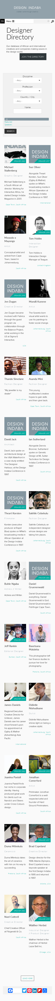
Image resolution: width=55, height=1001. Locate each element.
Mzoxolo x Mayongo (10, 239)
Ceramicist (10, 851)
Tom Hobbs (35, 238)
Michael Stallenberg (10, 168)
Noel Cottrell (11, 916)
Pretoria (36, 672)
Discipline (27, 76)
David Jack (10, 439)
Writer (18, 588)
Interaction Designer (35, 245)
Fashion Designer (13, 384)
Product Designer (40, 933)
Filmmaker (9, 518)
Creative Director (13, 306)
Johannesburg (39, 329)
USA (24, 345)
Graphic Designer (13, 175)
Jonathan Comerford (35, 778)
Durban (12, 657)
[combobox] (42, 21)
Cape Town (10, 204)
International (45, 203)
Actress (8, 588)
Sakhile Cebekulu (38, 513)
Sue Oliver (35, 167)
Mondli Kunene (37, 301)
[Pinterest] (29, 990)
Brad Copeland (37, 846)
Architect (9, 444)
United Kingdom (44, 265)
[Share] (44, 990)
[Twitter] (24, 990)
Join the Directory (33, 56)
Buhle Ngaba (11, 583)
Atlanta (43, 883)
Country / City (27, 96)
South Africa (21, 204)
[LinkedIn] (34, 990)
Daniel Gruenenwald (36, 585)
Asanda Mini (36, 379)
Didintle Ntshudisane (36, 706)
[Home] (27, 8)
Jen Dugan (10, 301)
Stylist (32, 713)
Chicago (43, 952)
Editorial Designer (14, 651)
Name (27, 107)
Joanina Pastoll (12, 777)
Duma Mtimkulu (13, 846)
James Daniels (12, 705)
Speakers (8, 124)
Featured (8, 122)
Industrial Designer (39, 930)
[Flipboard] (39, 990)
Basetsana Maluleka (34, 647)
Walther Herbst (37, 925)
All (7, 119)
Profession (27, 86)
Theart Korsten (12, 513)
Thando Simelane (14, 379)
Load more (27, 978)
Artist (7, 246)
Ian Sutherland (37, 439)
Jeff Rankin (10, 646)
